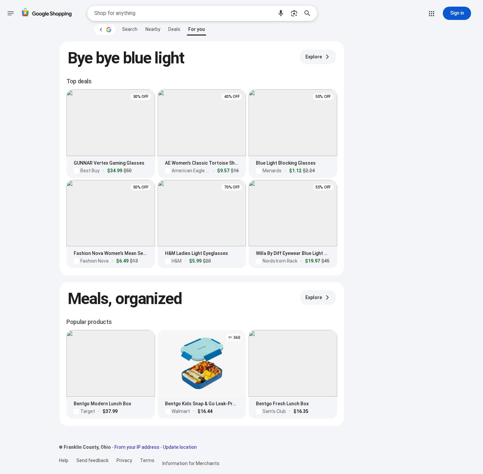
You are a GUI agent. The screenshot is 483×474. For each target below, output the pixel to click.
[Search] (309, 13)
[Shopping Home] (46, 13)
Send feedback (92, 460)
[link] (130, 29)
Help (63, 460)
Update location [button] (180, 447)
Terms (147, 460)
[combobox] (183, 13)
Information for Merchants (190, 463)
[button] (280, 13)
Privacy (124, 460)
